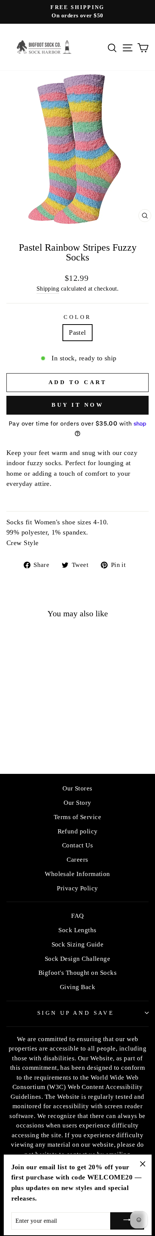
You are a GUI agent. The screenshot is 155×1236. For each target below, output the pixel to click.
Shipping (47, 288)
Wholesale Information (77, 874)
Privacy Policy (77, 888)
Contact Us (77, 845)
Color (77, 317)
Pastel (77, 332)
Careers (77, 859)
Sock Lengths (77, 930)
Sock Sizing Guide (78, 944)
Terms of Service (77, 817)
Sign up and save (75, 1013)
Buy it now (77, 405)
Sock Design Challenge (78, 958)
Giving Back (77, 987)
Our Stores (77, 788)
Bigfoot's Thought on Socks (77, 972)
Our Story (77, 802)
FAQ (77, 915)
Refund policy (78, 831)
